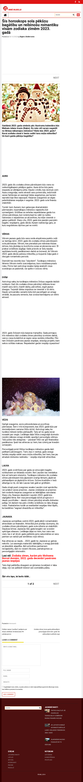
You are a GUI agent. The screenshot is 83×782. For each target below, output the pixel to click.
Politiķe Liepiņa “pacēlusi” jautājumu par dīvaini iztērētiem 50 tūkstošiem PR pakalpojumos (14, 631)
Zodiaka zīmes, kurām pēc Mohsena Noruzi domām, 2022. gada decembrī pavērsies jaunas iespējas (29, 558)
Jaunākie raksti (13, 754)
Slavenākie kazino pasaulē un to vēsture (55, 742)
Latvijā (10, 757)
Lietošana (48, 754)
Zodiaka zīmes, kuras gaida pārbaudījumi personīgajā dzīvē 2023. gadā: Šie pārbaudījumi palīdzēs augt (47, 631)
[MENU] (78, 14)
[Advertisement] (31, 56)
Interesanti (12, 623)
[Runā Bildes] (5, 15)
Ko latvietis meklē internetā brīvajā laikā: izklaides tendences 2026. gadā (55, 729)
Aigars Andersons (27, 37)
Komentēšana (50, 757)
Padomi (10, 765)
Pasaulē (11, 767)
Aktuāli (11, 760)
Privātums (48, 760)
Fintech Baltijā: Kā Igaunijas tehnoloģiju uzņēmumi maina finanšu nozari (55, 714)
